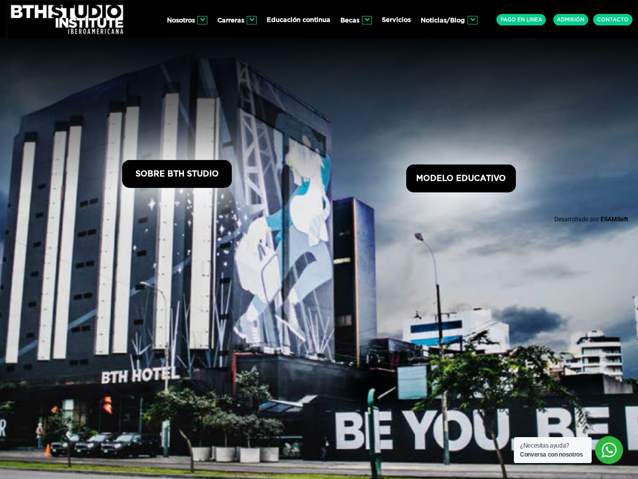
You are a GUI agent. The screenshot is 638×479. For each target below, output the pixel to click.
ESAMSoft (614, 219)
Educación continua (298, 20)
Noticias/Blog (443, 20)
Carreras (230, 20)
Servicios (396, 20)
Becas (349, 20)
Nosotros (181, 20)
